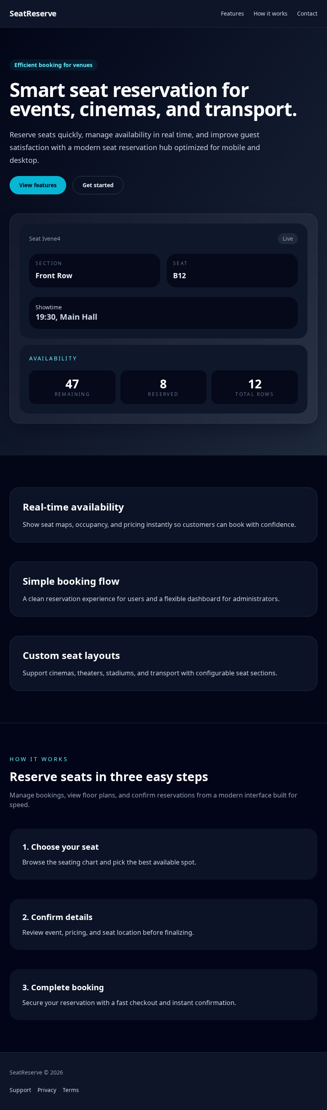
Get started (98, 185)
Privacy (46, 1090)
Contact (307, 13)
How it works (271, 13)
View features (38, 185)
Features (232, 13)
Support (20, 1090)
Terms (71, 1090)
